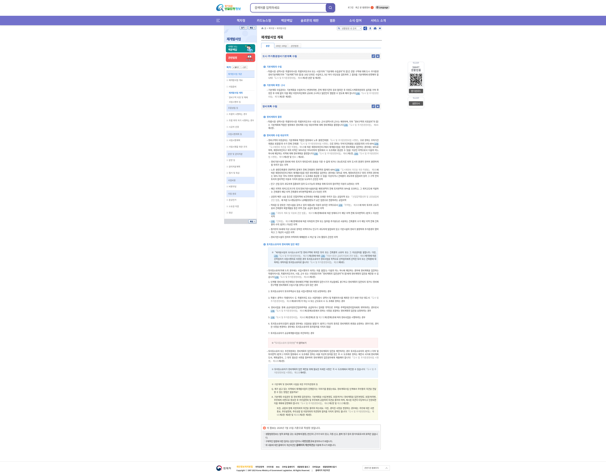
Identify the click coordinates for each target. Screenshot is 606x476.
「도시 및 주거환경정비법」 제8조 (363, 124)
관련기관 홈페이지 (371, 468)
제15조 (340, 403)
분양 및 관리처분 (235, 153)
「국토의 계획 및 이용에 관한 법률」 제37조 (295, 213)
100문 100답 (281, 45)
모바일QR (316, 466)
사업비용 (232, 180)
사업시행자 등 (235, 101)
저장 (370, 28)
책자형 (241, 20)
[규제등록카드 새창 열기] (358, 93)
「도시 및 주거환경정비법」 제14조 (294, 276)
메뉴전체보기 (219, 20)
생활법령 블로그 (303, 466)
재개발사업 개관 (235, 73)
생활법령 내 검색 (349, 28)
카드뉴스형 (264, 20)
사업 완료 (232, 193)
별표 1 (294, 156)
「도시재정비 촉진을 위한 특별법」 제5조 (358, 169)
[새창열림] (223, 466)
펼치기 (236, 67)
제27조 (321, 317)
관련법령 (294, 45)
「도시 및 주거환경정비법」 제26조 (290, 317)
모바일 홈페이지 (288, 466)
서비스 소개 (378, 20)
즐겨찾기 (380, 28)
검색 (330, 7)
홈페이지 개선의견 (322, 470)
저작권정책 (259, 466)
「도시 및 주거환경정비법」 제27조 (293, 255)
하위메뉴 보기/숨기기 (227, 80)
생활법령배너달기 (330, 466)
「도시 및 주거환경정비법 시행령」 (344, 140)
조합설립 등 (233, 107)
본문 (268, 45)
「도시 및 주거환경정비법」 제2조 (324, 262)
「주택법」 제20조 (351, 204)
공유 (365, 28)
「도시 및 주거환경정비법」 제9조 (290, 310)
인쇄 (375, 28)
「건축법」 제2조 (282, 221)
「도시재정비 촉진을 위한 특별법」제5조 (286, 146)
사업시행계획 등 (235, 133)
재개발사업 (234, 38)
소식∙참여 (355, 20)
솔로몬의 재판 (310, 20)
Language (383, 7)
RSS (277, 466)
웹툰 (332, 20)
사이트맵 (270, 466)
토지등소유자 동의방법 (285, 342)
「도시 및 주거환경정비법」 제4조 (288, 77)
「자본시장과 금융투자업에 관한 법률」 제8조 (345, 255)
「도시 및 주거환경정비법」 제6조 (314, 403)
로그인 (351, 7)
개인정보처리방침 (244, 466)
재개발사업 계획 (236, 92)
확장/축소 (252, 27)
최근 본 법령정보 (363, 7)
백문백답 (286, 20)
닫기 (243, 27)
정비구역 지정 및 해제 (238, 97)
